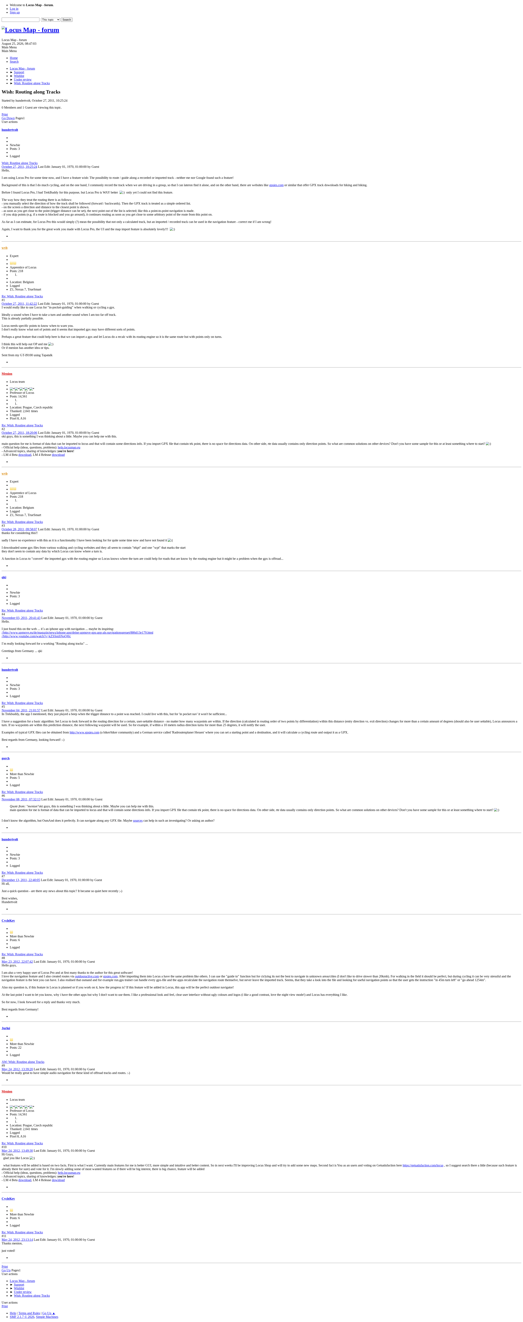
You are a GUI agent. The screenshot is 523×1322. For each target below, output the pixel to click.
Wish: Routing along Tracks (20, 163)
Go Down (8, 118)
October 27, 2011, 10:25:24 (19, 166)
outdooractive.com (87, 976)
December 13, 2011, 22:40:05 (21, 880)
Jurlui (6, 1028)
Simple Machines (47, 1317)
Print (5, 114)
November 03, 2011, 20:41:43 (21, 618)
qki (4, 577)
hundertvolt (10, 129)
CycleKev (8, 920)
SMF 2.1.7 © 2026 (22, 1317)
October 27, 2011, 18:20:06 (19, 432)
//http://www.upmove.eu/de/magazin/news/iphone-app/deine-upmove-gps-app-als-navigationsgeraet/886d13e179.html (77, 632)
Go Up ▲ (48, 1313)
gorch (6, 758)
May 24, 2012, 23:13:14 (17, 1239)
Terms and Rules (29, 1313)
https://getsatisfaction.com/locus (423, 1165)
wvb (5, 247)
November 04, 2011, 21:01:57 (21, 710)
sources (138, 820)
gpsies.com (276, 185)
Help (13, 1313)
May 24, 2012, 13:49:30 (17, 1150)
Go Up (6, 1270)
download (24, 454)
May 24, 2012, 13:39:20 (17, 1069)
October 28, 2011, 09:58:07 (19, 529)
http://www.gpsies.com (84, 732)
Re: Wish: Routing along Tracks (22, 296)
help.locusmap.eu (69, 447)
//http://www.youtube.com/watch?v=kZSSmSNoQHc (36, 636)
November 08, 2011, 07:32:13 (21, 799)
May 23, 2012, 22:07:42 (17, 961)
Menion (7, 373)
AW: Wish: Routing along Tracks (23, 1062)
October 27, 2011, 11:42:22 (19, 303)
